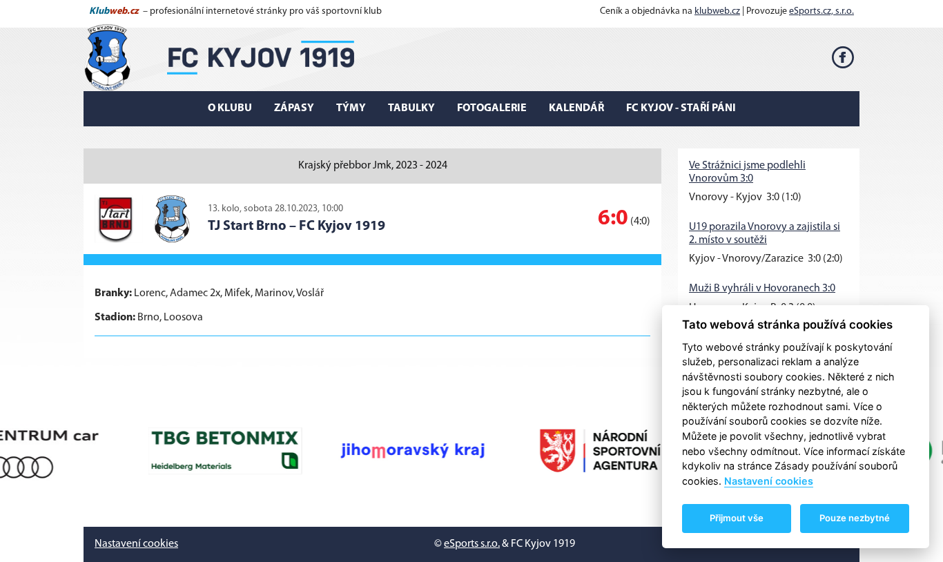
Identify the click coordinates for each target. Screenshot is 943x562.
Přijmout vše (737, 517)
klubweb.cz (717, 11)
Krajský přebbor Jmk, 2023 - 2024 (372, 165)
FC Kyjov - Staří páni (681, 108)
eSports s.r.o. (472, 544)
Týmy (351, 108)
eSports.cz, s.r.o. (821, 11)
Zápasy (294, 108)
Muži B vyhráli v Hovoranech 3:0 (762, 288)
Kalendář (576, 108)
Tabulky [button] (411, 108)
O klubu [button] (230, 108)
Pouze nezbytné (854, 517)
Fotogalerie (492, 108)
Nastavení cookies (136, 544)
